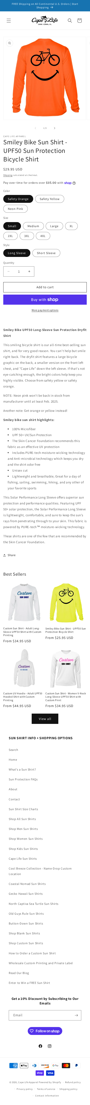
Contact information (47, 1095)
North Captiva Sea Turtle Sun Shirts (34, 904)
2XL (10, 236)
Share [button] (12, 555)
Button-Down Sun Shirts (26, 923)
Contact (14, 799)
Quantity (8, 263)
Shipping (7, 175)
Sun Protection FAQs (23, 779)
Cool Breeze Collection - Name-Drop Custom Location (40, 871)
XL (71, 226)
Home (13, 760)
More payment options (45, 310)
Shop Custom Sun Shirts (26, 943)
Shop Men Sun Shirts (23, 829)
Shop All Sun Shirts (22, 819)
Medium (33, 226)
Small (12, 226)
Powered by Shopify (50, 1082)
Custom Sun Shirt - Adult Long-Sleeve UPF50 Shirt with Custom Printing (22, 632)
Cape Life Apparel (28, 1082)
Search (13, 750)
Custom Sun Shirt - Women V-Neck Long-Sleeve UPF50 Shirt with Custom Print (65, 697)
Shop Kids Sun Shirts (23, 849)
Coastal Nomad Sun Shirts (27, 884)
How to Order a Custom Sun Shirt (32, 953)
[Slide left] (35, 128)
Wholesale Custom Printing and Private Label (41, 963)
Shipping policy (68, 1089)
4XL (43, 236)
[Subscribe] (76, 1015)
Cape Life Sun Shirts (23, 859)
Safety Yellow (50, 199)
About (13, 789)
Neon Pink (15, 209)
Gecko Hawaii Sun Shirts (26, 894)
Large (54, 226)
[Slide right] (54, 128)
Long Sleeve (17, 253)
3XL (26, 236)
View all (45, 719)
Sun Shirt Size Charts (23, 809)
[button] (9, 20)
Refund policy (73, 1082)
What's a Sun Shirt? (22, 769)
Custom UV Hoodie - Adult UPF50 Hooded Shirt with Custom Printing (22, 697)
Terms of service (46, 1089)
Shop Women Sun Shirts (26, 839)
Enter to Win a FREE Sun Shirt (29, 983)
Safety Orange (18, 199)
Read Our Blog (19, 973)
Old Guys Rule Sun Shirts (26, 914)
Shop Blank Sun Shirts (24, 933)
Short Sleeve (46, 253)
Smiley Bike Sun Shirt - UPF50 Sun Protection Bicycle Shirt (65, 630)
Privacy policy (25, 1089)
